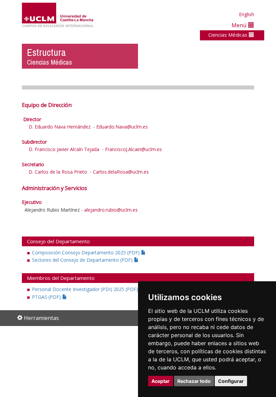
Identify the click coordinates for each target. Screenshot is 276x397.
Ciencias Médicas (228, 34)
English (246, 14)
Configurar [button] (231, 381)
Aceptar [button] (160, 381)
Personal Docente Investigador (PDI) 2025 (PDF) (85, 289)
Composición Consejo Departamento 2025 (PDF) (86, 252)
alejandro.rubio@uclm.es (111, 210)
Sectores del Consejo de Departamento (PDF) (83, 260)
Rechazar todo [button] (194, 381)
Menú (240, 25)
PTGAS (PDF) (47, 297)
